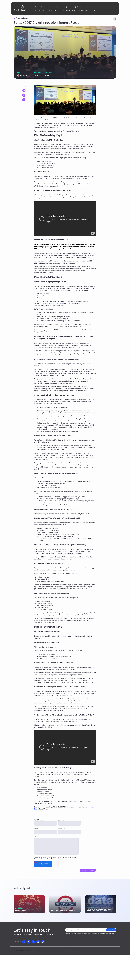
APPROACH (43, 10)
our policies (98, 950)
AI (35, 10)
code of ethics (89, 950)
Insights (58, 7)
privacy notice (71, 950)
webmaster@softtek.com (109, 950)
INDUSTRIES (53, 10)
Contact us (88, 7)
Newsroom (71, 7)
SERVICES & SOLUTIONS (68, 10)
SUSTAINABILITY (84, 10)
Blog (64, 7)
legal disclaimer (80, 950)
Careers (79, 7)
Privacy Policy (56, 859)
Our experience (40, 7)
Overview (50, 7)
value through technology (52, 303)
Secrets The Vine (44, 120)
